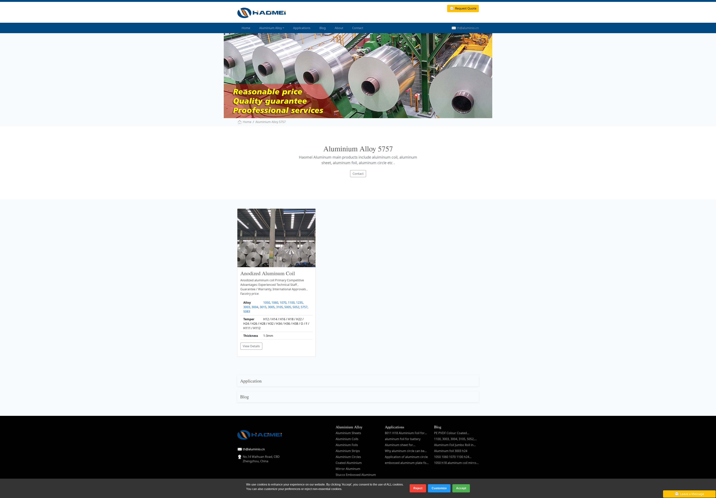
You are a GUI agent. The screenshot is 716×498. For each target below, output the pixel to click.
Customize (439, 488)
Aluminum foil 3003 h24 (450, 451)
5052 (296, 307)
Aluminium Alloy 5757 (270, 122)
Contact (357, 28)
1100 (291, 303)
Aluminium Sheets (348, 433)
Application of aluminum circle (406, 457)
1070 (283, 303)
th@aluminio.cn (468, 28)
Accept (461, 488)
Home (246, 28)
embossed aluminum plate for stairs (406, 463)
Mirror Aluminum (348, 469)
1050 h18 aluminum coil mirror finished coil (456, 463)
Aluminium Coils (347, 439)
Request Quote (465, 8)
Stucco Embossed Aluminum (356, 475)
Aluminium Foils (347, 445)
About (339, 28)
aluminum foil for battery (402, 439)
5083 (246, 311)
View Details (251, 346)
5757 (304, 307)
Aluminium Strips (348, 451)
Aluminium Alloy (270, 28)
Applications (301, 28)
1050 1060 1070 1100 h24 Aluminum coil (451, 457)
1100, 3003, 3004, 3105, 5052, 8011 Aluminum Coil (454, 439)
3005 (271, 307)
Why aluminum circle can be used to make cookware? (404, 451)
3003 (246, 307)
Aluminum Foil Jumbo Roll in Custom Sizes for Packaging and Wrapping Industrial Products (453, 445)
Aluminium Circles (348, 457)
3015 (263, 307)
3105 (279, 307)
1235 (299, 303)
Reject (417, 488)
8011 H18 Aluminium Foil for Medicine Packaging (405, 433)
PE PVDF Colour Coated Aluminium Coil (450, 433)
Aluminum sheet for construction (399, 445)
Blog (322, 28)
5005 (287, 307)
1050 (266, 303)
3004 (255, 307)
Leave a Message (692, 494)
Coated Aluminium (349, 463)
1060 (274, 303)
